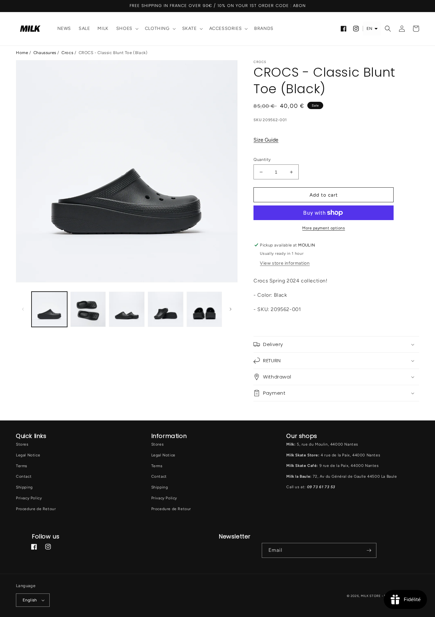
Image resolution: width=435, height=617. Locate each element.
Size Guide (265, 140)
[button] (126, 28)
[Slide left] (23, 309)
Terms (21, 466)
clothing (157, 28)
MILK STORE (371, 596)
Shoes (124, 28)
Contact (24, 476)
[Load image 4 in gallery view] (165, 309)
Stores (22, 444)
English (30, 600)
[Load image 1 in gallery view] (49, 309)
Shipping (24, 487)
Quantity (262, 159)
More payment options (323, 228)
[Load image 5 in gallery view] (204, 309)
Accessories (225, 28)
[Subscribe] (369, 550)
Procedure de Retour (36, 509)
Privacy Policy (29, 498)
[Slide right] (231, 309)
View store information (285, 263)
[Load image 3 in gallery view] (127, 309)
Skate (189, 28)
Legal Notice (28, 455)
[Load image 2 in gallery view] (88, 309)
